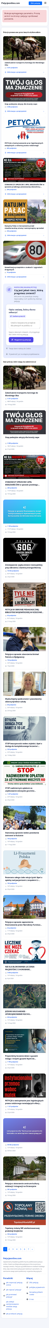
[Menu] (45, 3)
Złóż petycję (35, 3)
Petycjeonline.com (10, 3)
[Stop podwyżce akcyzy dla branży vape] (24, 96)
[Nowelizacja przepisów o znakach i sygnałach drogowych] (24, 260)
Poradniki (8, 1278)
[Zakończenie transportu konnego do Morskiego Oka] (24, 55)
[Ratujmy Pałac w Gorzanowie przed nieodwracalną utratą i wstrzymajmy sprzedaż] (24, 218)
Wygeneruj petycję (22, 340)
